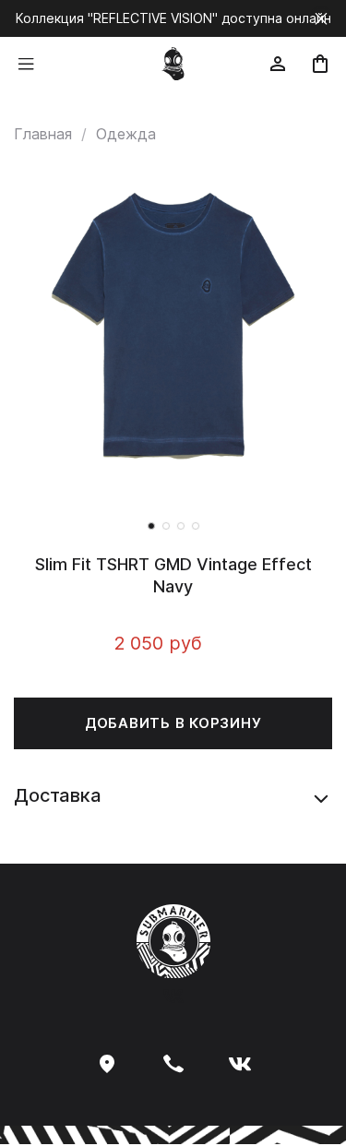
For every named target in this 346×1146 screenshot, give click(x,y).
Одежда (126, 134)
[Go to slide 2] (166, 526)
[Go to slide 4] (195, 526)
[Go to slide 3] (181, 526)
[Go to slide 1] (151, 526)
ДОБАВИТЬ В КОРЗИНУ (173, 723)
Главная (43, 134)
